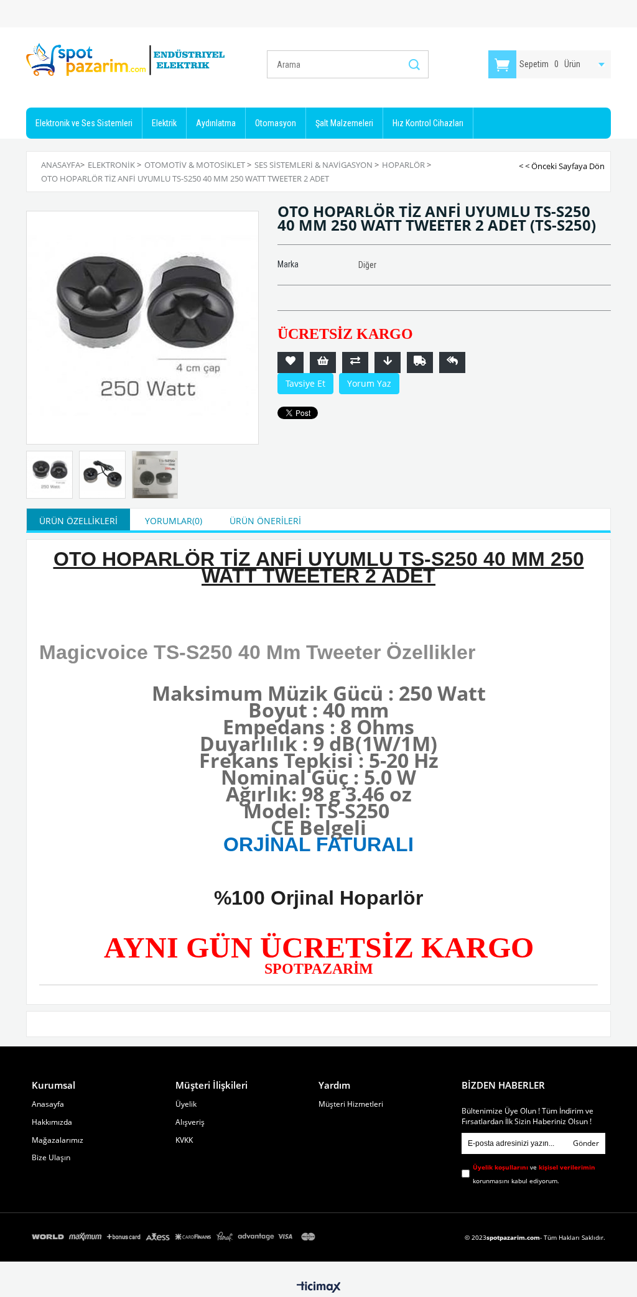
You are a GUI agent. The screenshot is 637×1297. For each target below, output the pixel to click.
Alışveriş (190, 1122)
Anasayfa (48, 1104)
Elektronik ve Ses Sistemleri (84, 123)
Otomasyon (275, 123)
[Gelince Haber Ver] (452, 362)
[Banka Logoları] (175, 1237)
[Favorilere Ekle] (290, 362)
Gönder (586, 1143)
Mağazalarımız (57, 1140)
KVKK (184, 1140)
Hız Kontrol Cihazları (428, 123)
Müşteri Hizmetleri (350, 1104)
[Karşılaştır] (355, 362)
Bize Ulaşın (51, 1158)
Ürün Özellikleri (78, 521)
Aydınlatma (216, 123)
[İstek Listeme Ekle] (323, 362)
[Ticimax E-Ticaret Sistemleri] (319, 1287)
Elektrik (164, 123)
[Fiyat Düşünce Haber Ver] (387, 362)
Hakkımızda (52, 1122)
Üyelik (186, 1104)
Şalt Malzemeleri (344, 123)
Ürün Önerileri (265, 521)
